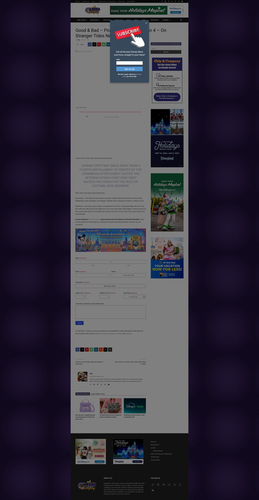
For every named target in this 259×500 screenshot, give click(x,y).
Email (118, 59)
